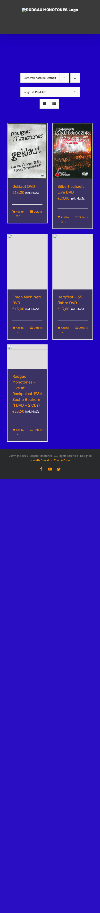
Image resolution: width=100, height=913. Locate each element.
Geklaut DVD (23, 186)
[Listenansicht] (54, 103)
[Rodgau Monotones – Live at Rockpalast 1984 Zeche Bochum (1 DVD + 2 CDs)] (27, 357)
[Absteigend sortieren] (75, 78)
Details (38, 211)
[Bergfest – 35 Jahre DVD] (72, 262)
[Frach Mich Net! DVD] (27, 262)
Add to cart (20, 214)
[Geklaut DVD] (27, 151)
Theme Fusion (62, 460)
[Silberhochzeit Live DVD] (72, 151)
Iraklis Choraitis (42, 460)
